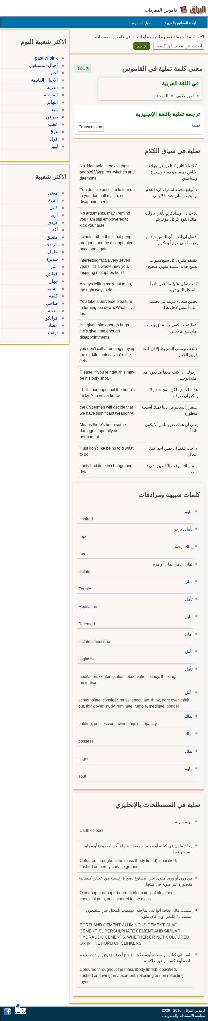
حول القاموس (140, 23)
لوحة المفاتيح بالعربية (180, 23)
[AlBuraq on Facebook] (7, 1014)
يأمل (189, 529)
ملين (189, 616)
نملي (189, 581)
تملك (189, 716)
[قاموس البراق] (193, 9)
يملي (189, 564)
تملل (189, 751)
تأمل (189, 599)
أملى (189, 634)
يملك (189, 546)
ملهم (188, 511)
